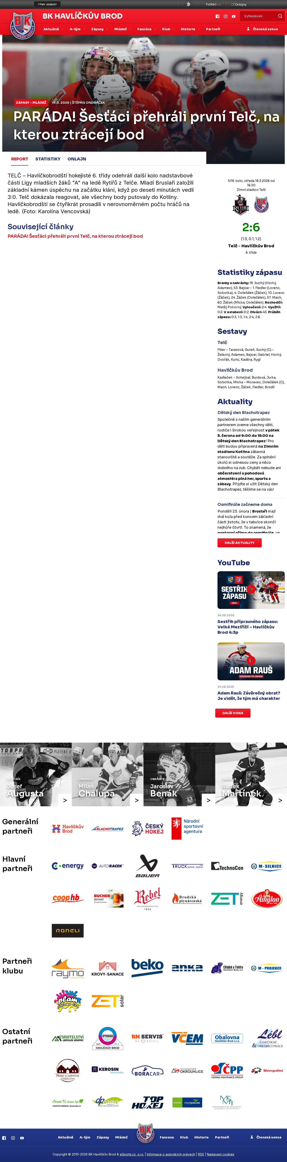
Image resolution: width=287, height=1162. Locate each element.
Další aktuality (239, 543)
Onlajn (76, 159)
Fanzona (167, 1137)
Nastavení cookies (220, 1154)
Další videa (232, 713)
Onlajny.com (239, 4)
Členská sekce (265, 29)
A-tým (85, 1137)
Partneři (213, 29)
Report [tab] (19, 159)
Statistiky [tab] (47, 159)
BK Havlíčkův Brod (83, 16)
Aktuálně (65, 1137)
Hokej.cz (213, 4)
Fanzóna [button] (144, 29)
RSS (201, 1154)
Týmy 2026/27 (47, 4)
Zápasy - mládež (31, 103)
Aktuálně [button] (51, 29)
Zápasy (103, 1137)
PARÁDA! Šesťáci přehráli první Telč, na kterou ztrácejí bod (75, 236)
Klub (184, 1137)
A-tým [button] (75, 29)
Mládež (121, 1137)
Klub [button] (166, 29)
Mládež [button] (120, 29)
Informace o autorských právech (171, 1154)
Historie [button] (188, 29)
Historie (201, 1137)
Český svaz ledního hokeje (188, 4)
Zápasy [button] (97, 29)
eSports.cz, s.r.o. (132, 1154)
